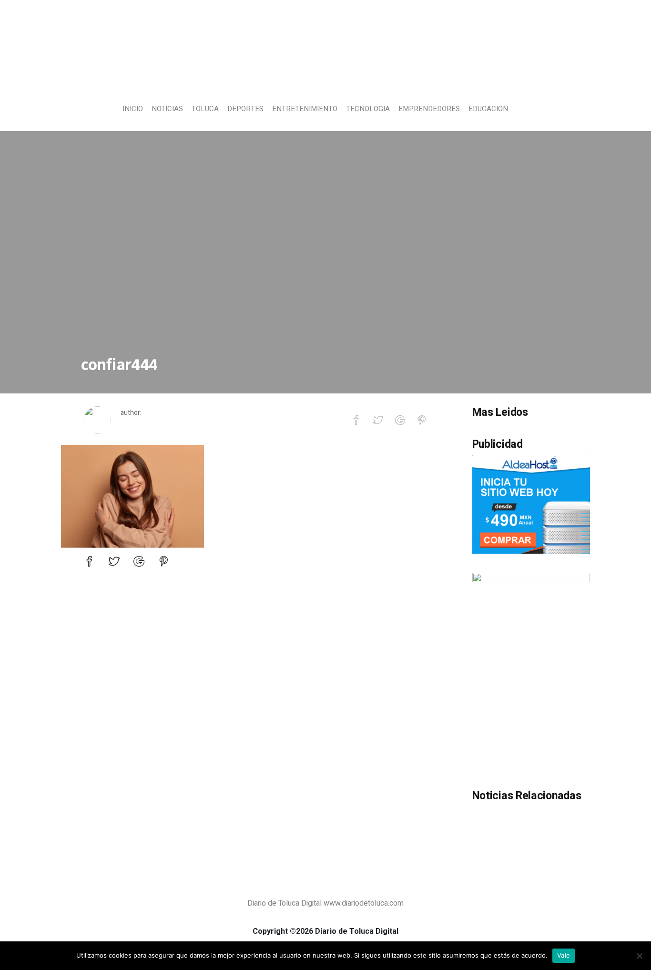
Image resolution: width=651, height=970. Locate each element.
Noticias (167, 108)
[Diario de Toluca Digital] (325, 74)
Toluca (205, 108)
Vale (563, 955)
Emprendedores (429, 108)
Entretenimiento (304, 108)
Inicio (132, 108)
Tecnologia (368, 108)
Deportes (245, 108)
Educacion (488, 108)
